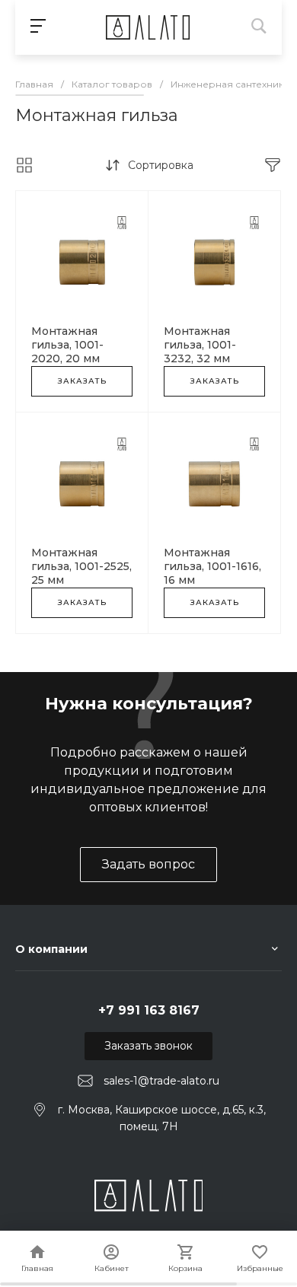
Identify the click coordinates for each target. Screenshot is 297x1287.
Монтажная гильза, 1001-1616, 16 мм (212, 566)
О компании (51, 949)
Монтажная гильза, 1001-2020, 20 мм (67, 344)
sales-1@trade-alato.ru (161, 1081)
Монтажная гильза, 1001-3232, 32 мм (200, 344)
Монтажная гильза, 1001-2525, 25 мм (81, 566)
